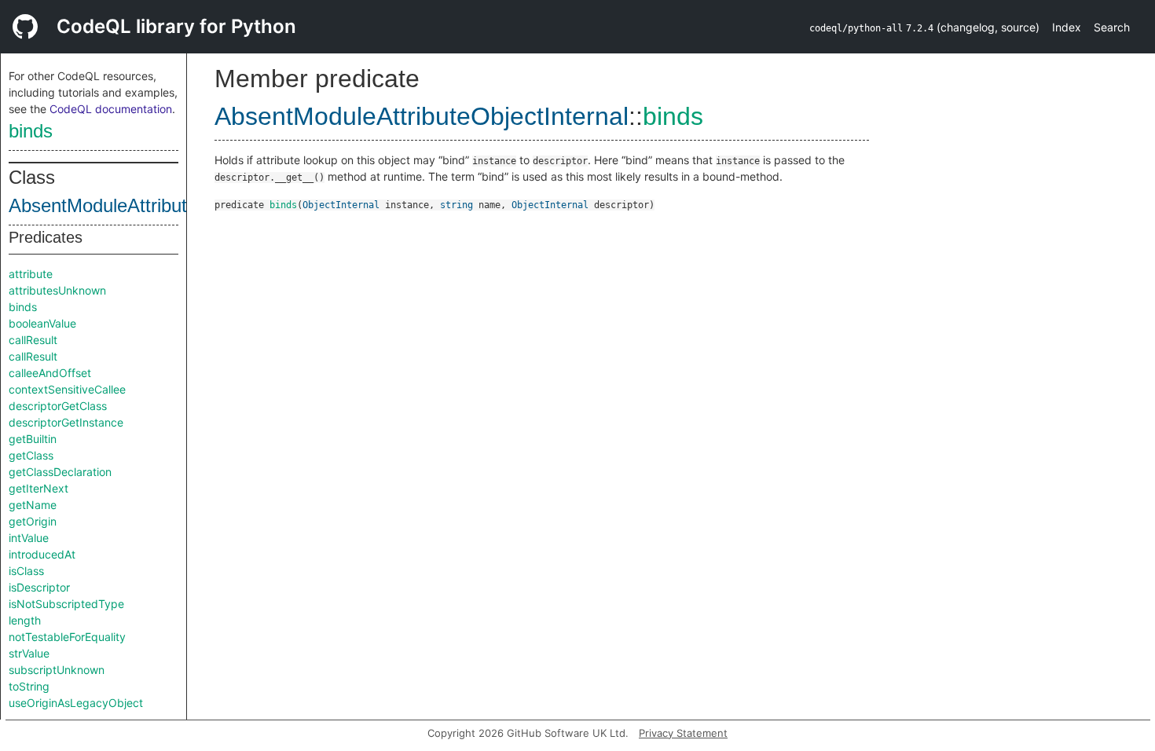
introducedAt (42, 554)
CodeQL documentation (111, 108)
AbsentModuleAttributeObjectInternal (161, 205)
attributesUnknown (57, 290)
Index (1066, 27)
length (25, 620)
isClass (26, 570)
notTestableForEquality (67, 636)
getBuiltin (33, 438)
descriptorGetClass (58, 405)
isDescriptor (39, 587)
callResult (33, 339)
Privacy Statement (683, 733)
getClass (31, 455)
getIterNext (38, 488)
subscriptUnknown (56, 669)
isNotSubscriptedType (66, 603)
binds (31, 130)
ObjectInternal (341, 205)
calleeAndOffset (50, 372)
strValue (29, 653)
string (456, 205)
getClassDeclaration (60, 471)
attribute (31, 273)
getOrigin (33, 521)
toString (29, 686)
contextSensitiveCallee (67, 389)
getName (33, 504)
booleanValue (42, 323)
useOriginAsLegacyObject (76, 702)
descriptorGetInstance (66, 422)
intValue (29, 537)
